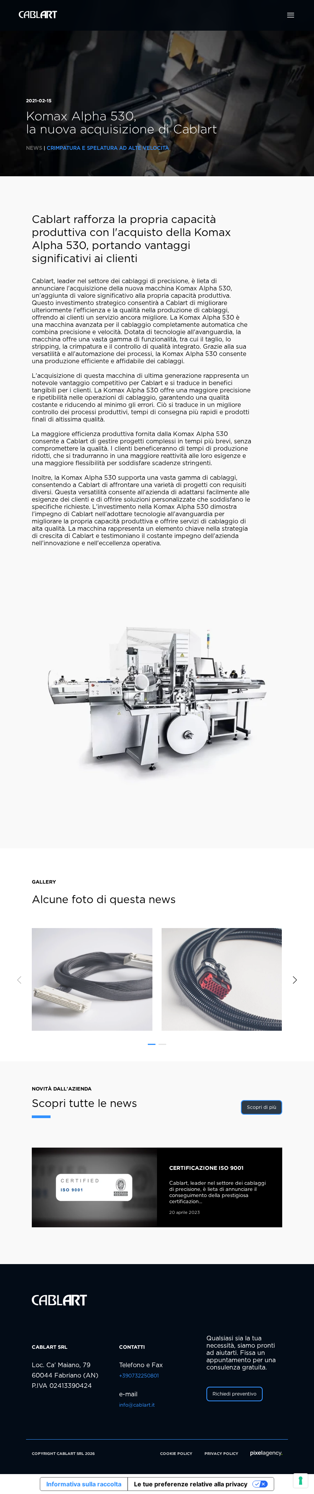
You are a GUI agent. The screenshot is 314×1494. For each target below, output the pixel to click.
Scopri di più (261, 1107)
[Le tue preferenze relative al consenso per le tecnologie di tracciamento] (300, 1480)
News (34, 148)
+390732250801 (139, 1376)
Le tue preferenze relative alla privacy (190, 1484)
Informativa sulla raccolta (83, 1484)
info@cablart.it (137, 1405)
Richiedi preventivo (235, 1394)
